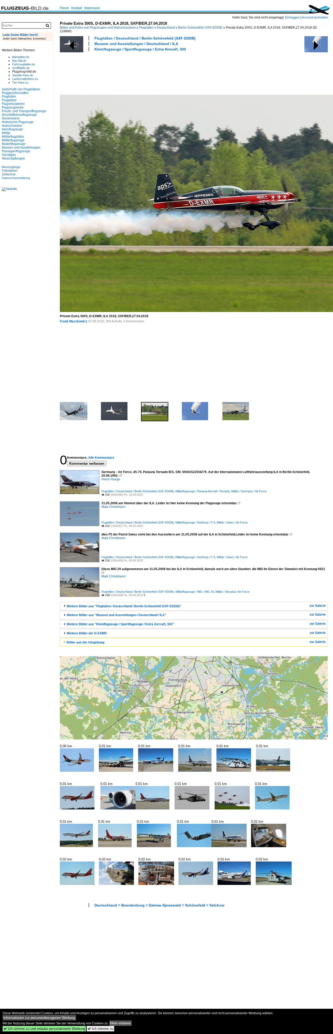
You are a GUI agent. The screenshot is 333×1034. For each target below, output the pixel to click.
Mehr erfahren (120, 1023)
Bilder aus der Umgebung (85, 642)
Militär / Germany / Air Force (249, 491)
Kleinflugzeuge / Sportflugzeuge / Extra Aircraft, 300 (140, 49)
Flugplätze (9, 100)
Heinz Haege (110, 479)
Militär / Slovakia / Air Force (232, 591)
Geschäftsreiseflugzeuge (19, 115)
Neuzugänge (11, 167)
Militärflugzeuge (13, 140)
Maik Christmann (113, 507)
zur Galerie (318, 606)
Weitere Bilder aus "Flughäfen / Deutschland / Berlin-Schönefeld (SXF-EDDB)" (124, 606)
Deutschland (166, 27)
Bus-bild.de (19, 60)
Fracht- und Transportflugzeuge (24, 111)
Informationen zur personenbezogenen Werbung (39, 1018)
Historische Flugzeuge (18, 122)
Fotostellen (9, 171)
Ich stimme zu (100, 1029)
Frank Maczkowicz (73, 321)
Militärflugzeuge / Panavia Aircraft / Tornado (202, 491)
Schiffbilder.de (21, 67)
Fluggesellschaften (15, 93)
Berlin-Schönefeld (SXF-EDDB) (200, 27)
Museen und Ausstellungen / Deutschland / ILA (136, 44)
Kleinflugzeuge (12, 129)
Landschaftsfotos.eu (25, 78)
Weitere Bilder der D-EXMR (87, 633)
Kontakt (76, 8)
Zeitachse (9, 174)
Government (10, 118)
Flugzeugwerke (13, 107)
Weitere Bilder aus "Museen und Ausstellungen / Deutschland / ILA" (116, 615)
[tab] (194, 606)
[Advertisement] (154, 72)
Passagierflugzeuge (16, 151)
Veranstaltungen (13, 158)
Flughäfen (146, 27)
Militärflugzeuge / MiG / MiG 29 (194, 591)
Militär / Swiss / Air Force (232, 522)
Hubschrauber (12, 125)
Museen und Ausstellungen (21, 147)
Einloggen (292, 17)
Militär (6, 133)
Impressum (92, 8)
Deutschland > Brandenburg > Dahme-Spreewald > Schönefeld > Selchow (159, 905)
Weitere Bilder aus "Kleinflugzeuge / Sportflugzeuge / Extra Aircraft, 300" (120, 624)
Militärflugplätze (13, 136)
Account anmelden (315, 17)
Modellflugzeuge (13, 144)
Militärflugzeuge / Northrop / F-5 (195, 522)
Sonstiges (9, 155)
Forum (64, 8)
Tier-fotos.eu (20, 82)
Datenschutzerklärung (16, 178)
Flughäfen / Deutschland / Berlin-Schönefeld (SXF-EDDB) (145, 38)
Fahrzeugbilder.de (23, 64)
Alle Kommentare (101, 457)
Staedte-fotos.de (22, 75)
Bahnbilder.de (20, 57)
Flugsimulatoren (13, 104)
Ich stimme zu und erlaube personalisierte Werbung (44, 1029)
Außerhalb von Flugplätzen (21, 89)
